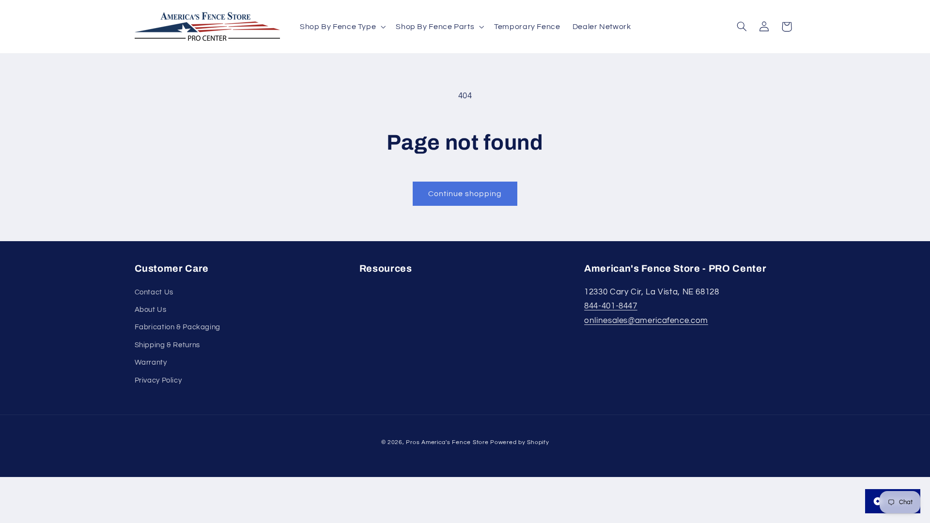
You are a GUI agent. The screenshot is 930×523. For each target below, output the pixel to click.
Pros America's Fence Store (447, 442)
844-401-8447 (610, 306)
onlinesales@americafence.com (646, 320)
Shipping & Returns (167, 345)
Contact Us (154, 292)
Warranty (151, 362)
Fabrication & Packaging (178, 327)
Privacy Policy (158, 380)
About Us (151, 309)
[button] (341, 26)
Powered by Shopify (519, 442)
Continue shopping (465, 194)
